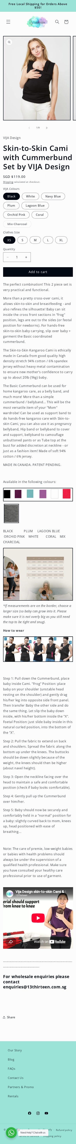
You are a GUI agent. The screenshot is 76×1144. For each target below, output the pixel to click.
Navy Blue (53, 196)
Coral (40, 215)
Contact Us (15, 1078)
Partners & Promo (21, 1087)
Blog (11, 1059)
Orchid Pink (16, 215)
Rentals (13, 1096)
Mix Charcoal (19, 225)
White (30, 196)
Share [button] (11, 1017)
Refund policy (64, 1130)
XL (61, 240)
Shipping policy (52, 1136)
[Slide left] (29, 128)
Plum (11, 205)
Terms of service (29, 1136)
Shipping (8, 182)
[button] (8, 21)
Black (11, 196)
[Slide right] (46, 128)
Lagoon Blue (35, 205)
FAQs (11, 1069)
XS (9, 240)
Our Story (15, 1050)
